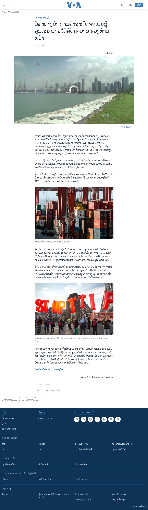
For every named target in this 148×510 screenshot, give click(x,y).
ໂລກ (40, 449)
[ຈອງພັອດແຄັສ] (118, 419)
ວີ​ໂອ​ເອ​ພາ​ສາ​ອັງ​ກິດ (82, 494)
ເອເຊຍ (4, 449)
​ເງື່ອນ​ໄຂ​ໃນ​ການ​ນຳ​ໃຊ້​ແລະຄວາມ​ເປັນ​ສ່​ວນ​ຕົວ (53, 496)
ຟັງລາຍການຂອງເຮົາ (46, 418)
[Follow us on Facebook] (76, 419)
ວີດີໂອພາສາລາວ (8, 418)
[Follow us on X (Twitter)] (97, 419)
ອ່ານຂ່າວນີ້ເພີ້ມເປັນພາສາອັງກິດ (49, 370)
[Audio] (122, 5)
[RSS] (104, 419)
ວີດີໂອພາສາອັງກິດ (9, 428)
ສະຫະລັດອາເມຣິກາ (43, 18)
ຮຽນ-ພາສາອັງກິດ (119, 449)
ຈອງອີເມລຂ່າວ (81, 479)
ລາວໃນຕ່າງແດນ (81, 443)
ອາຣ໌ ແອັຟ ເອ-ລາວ (119, 494)
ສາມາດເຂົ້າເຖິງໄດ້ (119, 499)
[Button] (109, 53)
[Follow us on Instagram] (90, 419)
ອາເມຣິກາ (42, 443)
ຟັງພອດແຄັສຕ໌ (81, 464)
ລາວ (3, 443)
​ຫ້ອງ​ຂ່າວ (5, 494)
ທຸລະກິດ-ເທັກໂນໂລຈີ (83, 449)
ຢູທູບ (4, 423)
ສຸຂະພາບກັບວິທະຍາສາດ (122, 443)
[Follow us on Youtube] (83, 419)
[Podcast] (111, 419)
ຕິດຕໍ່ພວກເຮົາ (43, 464)
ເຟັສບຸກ (5, 479)
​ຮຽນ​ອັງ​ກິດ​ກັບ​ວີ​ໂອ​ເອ (83, 499)
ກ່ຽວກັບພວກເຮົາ (8, 464)
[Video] (130, 5)
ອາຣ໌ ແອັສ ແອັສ (44, 479)
